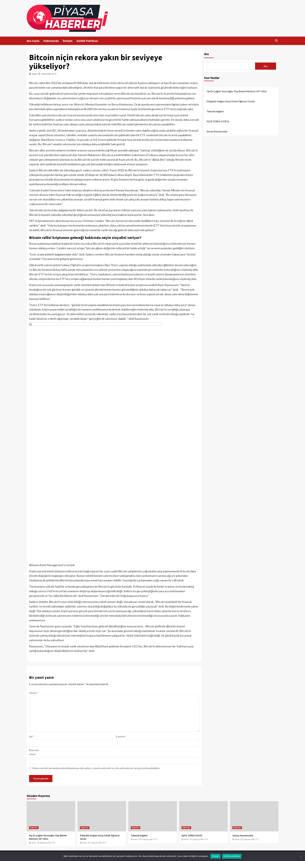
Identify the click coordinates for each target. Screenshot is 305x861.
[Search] (276, 40)
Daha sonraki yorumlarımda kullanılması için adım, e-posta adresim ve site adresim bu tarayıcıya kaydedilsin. (96, 768)
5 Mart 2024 (46, 74)
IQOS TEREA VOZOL (218, 121)
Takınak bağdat (215, 111)
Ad (31, 736)
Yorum (33, 692)
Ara (206, 54)
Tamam (215, 856)
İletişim (67, 41)
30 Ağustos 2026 (45, 843)
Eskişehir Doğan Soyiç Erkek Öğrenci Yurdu (231, 101)
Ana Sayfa (33, 41)
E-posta (121, 736)
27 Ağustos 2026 (96, 843)
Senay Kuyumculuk (217, 131)
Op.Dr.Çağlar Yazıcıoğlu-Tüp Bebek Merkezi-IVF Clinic (237, 91)
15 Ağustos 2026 (248, 839)
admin (34, 74)
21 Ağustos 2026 (197, 839)
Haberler (34, 827)
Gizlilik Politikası (87, 41)
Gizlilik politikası (232, 856)
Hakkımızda (51, 41)
